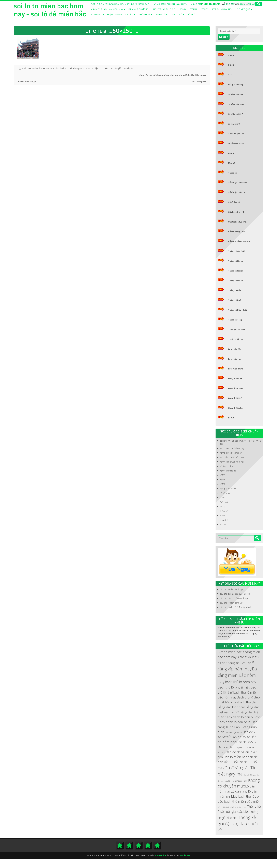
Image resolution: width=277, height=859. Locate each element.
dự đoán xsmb (241, 781)
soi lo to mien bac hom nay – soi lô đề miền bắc (120, 4)
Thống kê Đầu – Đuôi (237, 310)
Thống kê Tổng (235, 319)
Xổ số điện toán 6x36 (237, 182)
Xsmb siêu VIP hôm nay (205, 4)
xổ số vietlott (234, 123)
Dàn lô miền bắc (235, 757)
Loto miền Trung (235, 368)
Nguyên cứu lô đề (164, 9)
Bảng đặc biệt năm (231, 707)
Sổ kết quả (243, 9)
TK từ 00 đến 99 (235, 339)
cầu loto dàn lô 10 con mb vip (234, 598)
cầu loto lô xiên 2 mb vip (231, 602)
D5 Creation (160, 855)
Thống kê (144, 14)
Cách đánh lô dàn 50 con (243, 717)
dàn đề (253, 757)
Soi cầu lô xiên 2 (228, 807)
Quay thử (176, 14)
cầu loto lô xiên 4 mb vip (231, 589)
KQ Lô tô (160, 14)
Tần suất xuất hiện (236, 329)
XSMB (182, 9)
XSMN (193, 9)
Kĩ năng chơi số (138, 9)
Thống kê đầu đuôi (236, 251)
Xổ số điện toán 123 (237, 192)
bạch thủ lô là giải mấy (234, 687)
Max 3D (231, 153)
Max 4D (231, 163)
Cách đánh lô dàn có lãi (234, 722)
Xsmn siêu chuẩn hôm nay (107, 9)
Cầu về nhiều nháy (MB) (239, 241)
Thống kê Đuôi (235, 300)
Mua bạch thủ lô (242, 796)
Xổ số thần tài (234, 202)
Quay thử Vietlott (236, 407)
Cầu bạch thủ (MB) (236, 212)
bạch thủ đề (247, 702)
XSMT (204, 9)
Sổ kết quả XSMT (236, 114)
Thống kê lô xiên (235, 270)
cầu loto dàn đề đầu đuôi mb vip (235, 593)
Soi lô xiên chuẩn (240, 807)
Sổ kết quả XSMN (236, 104)
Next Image (197, 81)
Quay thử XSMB (235, 378)
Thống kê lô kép (235, 280)
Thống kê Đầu (234, 290)
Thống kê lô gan (235, 261)
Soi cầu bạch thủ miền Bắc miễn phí (239, 801)
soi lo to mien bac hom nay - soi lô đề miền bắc (44, 68)
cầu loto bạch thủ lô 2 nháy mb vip (236, 607)
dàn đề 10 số (227, 762)
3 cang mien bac (230, 652)
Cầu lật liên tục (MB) (237, 221)
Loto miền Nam (235, 359)
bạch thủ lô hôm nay (240, 682)
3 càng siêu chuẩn (238, 663)
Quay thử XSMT (235, 398)
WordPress (184, 855)
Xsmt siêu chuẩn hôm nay (240, 4)
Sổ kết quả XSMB (236, 94)
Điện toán (113, 14)
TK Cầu (129, 14)
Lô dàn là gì (239, 791)
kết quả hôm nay (235, 84)
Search (223, 36)
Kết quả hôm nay (222, 9)
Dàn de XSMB (246, 742)
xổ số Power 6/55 (236, 143)
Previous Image (27, 81)
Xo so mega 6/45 (236, 133)
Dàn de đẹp (234, 752)
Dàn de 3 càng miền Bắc (233, 733)
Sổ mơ (190, 14)
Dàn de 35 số (240, 737)
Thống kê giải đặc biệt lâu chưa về (238, 823)
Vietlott (96, 14)
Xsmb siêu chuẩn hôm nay (170, 4)
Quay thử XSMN (235, 388)
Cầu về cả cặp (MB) (237, 231)
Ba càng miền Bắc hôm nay (237, 675)
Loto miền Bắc (234, 349)
